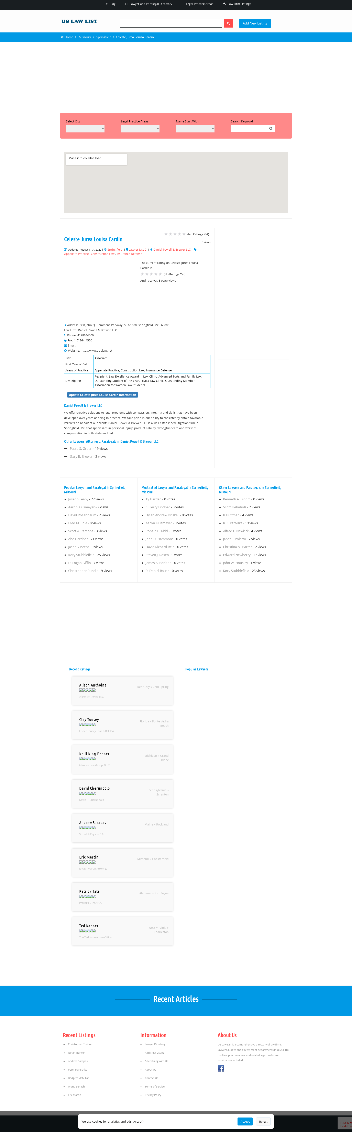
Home (68, 37)
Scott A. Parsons (80, 531)
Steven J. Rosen (157, 555)
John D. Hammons (160, 539)
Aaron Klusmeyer (81, 507)
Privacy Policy (153, 1095)
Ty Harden (154, 499)
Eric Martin (74, 1095)
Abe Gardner (78, 539)
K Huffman (231, 515)
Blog (112, 4)
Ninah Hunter (76, 1052)
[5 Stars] (184, 234)
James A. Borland (159, 563)
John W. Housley (235, 563)
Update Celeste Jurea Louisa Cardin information (102, 395)
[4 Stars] (179, 234)
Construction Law (102, 254)
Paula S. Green (81, 448)
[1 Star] (166, 234)
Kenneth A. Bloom (237, 499)
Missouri (85, 37)
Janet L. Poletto (234, 539)
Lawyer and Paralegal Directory (150, 4)
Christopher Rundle (83, 571)
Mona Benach (76, 1086)
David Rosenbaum (82, 515)
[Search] (228, 23)
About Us (150, 1069)
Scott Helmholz (234, 507)
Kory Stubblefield (81, 555)
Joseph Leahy (78, 499)
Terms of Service (155, 1086)
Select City (73, 121)
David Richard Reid (160, 547)
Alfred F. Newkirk (236, 531)
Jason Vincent (78, 547)
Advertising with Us (156, 1061)
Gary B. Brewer (81, 456)
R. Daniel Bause (157, 571)
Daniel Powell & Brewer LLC (172, 249)
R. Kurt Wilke (232, 523)
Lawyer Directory (155, 1044)
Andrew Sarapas (77, 1061)
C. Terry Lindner (158, 507)
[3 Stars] (175, 234)
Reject (263, 1121)
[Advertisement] (176, 76)
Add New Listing (255, 23)
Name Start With (187, 121)
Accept (245, 1121)
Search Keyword (242, 121)
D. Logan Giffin (79, 563)
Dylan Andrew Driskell (162, 515)
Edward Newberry (237, 555)
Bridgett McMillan (78, 1078)
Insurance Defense (129, 254)
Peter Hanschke (77, 1069)
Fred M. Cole (77, 523)
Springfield (103, 37)
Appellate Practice (76, 254)
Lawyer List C (137, 249)
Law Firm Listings (239, 4)
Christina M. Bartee (237, 547)
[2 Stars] (170, 234)
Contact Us (151, 1078)
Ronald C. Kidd (157, 531)
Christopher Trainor (79, 1044)
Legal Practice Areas (199, 4)
